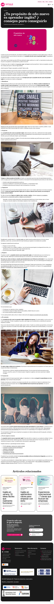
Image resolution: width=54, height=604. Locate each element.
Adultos (44, 487)
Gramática (28, 487)
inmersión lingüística (41, 488)
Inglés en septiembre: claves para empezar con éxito (27, 496)
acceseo (16, 582)
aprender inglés (20, 64)
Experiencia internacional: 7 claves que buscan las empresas (44, 496)
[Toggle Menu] (49, 4)
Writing (8, 488)
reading (7, 487)
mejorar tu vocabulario (42, 195)
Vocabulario (4, 488)
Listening (4, 487)
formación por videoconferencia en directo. (17, 267)
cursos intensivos (23, 487)
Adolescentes (40, 487)
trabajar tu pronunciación (25, 196)
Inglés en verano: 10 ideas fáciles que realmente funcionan (8, 497)
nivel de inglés (20, 239)
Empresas (47, 487)
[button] (3, 508)
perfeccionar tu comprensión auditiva (10, 196)
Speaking (9, 487)
